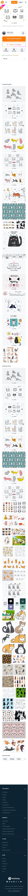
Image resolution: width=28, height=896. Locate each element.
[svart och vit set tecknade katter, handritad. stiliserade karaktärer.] (18, 842)
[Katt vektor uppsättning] (13, 658)
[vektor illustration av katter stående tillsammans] (9, 585)
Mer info (5, 58)
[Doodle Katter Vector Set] (13, 177)
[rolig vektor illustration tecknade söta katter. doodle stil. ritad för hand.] (9, 566)
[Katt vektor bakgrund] (13, 248)
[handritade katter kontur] (8, 854)
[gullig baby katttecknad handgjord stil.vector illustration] (10, 309)
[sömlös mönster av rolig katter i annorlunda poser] (18, 763)
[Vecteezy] (2, 2)
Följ (23, 33)
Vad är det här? (16, 55)
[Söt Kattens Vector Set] (13, 110)
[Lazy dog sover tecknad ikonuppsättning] (8, 224)
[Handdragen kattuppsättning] (13, 144)
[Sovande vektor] (13, 194)
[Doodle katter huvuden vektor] (13, 160)
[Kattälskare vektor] (13, 354)
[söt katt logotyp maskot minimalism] (8, 672)
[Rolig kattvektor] (13, 127)
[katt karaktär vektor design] (7, 234)
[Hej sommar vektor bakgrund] (13, 337)
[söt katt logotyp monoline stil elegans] (8, 684)
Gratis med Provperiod (14, 39)
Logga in (21, 2)
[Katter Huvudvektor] (13, 408)
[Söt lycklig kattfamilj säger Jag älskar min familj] (13, 276)
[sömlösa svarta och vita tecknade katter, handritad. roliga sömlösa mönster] (7, 841)
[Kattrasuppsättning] (10, 371)
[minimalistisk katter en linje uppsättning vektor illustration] (8, 831)
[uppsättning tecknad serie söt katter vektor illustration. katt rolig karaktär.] (13, 620)
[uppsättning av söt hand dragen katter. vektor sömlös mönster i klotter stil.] (8, 808)
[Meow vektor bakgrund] (13, 291)
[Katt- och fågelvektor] (5, 303)
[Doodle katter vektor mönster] (13, 211)
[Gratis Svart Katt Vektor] (13, 321)
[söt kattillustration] (7, 706)
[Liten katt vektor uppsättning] (13, 93)
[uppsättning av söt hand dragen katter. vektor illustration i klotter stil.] (8, 784)
